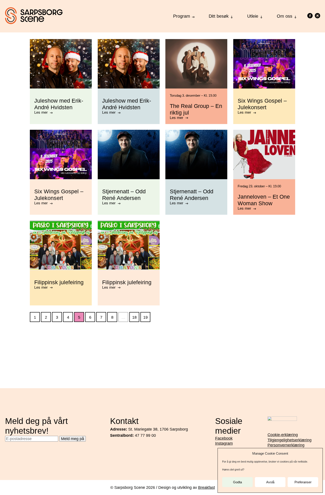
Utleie (252, 16)
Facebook (224, 438)
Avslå (270, 482)
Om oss (284, 16)
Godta (237, 482)
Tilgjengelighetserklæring (290, 440)
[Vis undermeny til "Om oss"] (295, 16)
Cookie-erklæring (283, 435)
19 (145, 317)
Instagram (224, 443)
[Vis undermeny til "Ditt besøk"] (231, 16)
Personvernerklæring (286, 445)
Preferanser (303, 482)
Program (181, 16)
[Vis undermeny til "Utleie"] (261, 16)
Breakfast (206, 487)
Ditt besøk (219, 16)
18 (134, 317)
